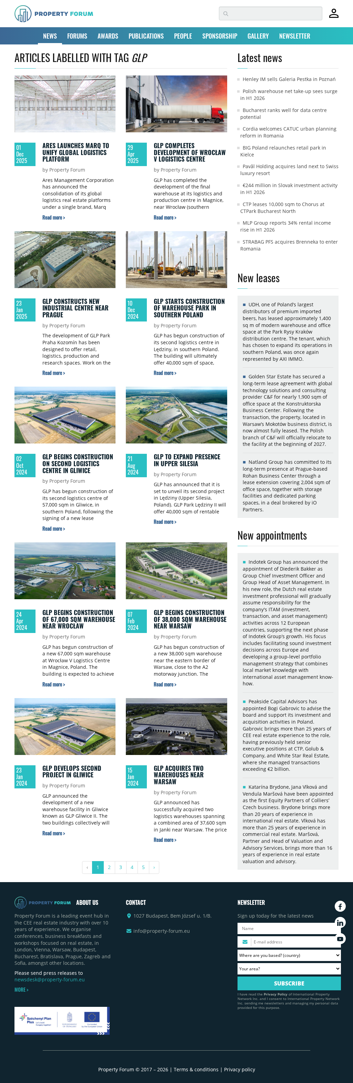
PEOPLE (183, 35)
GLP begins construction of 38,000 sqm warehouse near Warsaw (190, 619)
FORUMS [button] (77, 35)
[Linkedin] (340, 922)
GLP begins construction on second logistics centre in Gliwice (77, 463)
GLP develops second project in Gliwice (71, 771)
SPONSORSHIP (219, 35)
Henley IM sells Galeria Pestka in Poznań (289, 79)
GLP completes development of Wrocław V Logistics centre (190, 152)
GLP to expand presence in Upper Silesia (187, 460)
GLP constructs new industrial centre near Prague (75, 308)
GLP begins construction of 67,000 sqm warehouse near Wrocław (78, 619)
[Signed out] (334, 16)
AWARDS (108, 35)
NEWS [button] (50, 35)
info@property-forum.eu (161, 931)
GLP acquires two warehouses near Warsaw (179, 775)
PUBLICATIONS (146, 35)
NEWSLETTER (294, 35)
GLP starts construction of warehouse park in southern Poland (189, 308)
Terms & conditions (196, 1069)
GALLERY (258, 35)
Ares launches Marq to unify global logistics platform (75, 152)
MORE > (21, 989)
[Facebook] (340, 906)
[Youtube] (340, 938)
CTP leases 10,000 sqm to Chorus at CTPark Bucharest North (282, 207)
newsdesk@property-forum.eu (49, 979)
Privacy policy (239, 1069)
